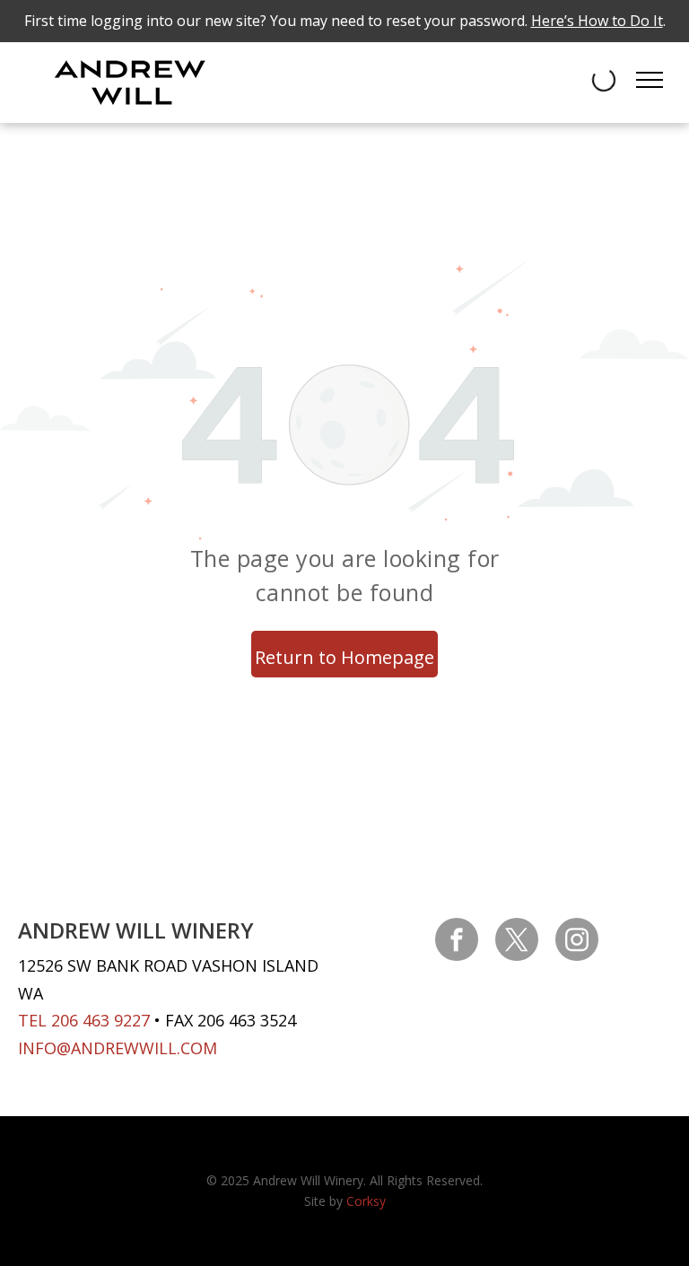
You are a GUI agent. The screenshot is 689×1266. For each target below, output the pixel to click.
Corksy (366, 1200)
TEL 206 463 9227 (84, 1020)
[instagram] (576, 941)
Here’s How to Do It (597, 21)
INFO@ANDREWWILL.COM (117, 1048)
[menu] (649, 80)
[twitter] (516, 941)
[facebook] (456, 941)
